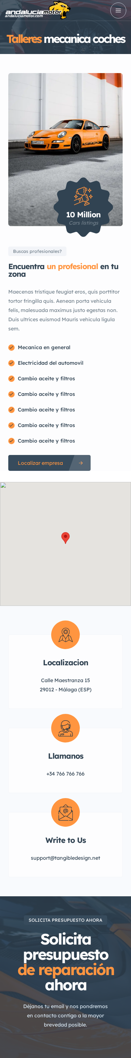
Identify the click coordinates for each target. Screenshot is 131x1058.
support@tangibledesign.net (65, 858)
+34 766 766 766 (65, 773)
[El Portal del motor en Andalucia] (38, 10)
